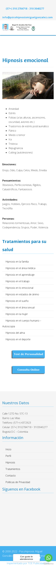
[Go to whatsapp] (48, 558)
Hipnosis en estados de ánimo (22, 294)
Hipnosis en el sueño (17, 301)
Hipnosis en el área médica (20, 268)
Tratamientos (12, 469)
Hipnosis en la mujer (16, 314)
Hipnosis (10, 462)
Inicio (8, 449)
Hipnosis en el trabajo (17, 281)
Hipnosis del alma (15, 332)
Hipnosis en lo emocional (19, 288)
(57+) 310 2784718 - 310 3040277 (25, 8)
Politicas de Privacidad (17, 482)
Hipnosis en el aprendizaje (20, 274)
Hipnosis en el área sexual (20, 307)
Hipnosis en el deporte (17, 339)
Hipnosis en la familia (17, 261)
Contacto (10, 475)
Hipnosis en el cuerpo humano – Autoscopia (21, 323)
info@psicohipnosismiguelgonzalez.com (27, 17)
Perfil (8, 456)
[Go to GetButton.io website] (49, 564)
